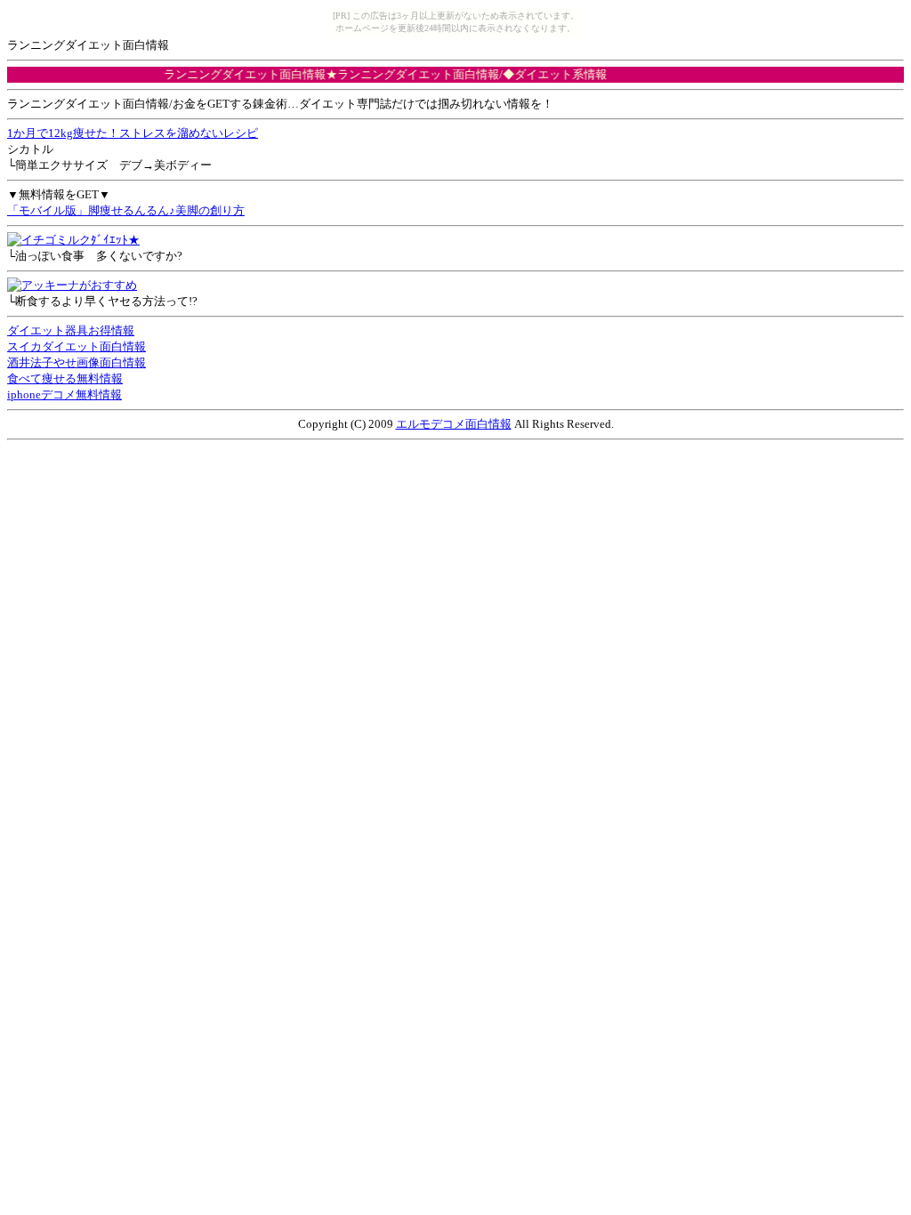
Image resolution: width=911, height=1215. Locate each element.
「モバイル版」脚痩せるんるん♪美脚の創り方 (126, 210)
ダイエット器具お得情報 (70, 330)
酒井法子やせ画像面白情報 (76, 362)
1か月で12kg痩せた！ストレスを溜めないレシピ (132, 133)
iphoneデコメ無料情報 (64, 394)
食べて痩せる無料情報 (65, 378)
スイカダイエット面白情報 (76, 346)
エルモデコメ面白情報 (454, 423)
